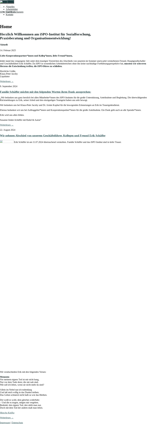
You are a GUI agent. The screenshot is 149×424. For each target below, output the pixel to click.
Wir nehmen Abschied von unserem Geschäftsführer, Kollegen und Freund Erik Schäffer (52, 135)
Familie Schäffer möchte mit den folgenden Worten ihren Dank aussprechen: (45, 91)
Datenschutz (17, 422)
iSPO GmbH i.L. (8, 12)
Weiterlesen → (7, 81)
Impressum (5, 422)
